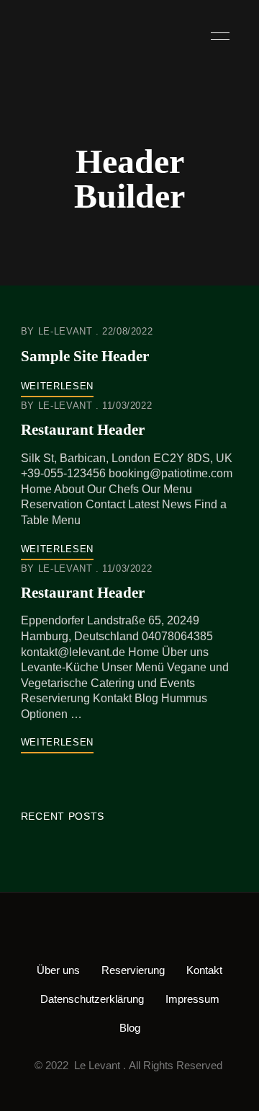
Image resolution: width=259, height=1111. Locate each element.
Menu (216, 36)
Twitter (105, 936)
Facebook (82, 936)
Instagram (129, 936)
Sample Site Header (85, 356)
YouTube (177, 936)
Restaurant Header (83, 429)
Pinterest (153, 936)
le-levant (65, 331)
